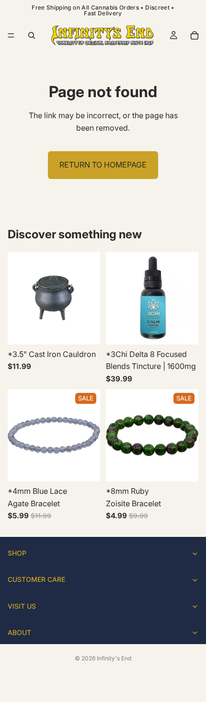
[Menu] (11, 35)
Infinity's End (114, 658)
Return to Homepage (103, 164)
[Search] (31, 35)
